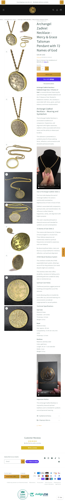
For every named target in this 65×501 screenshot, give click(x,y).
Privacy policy (40, 482)
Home (1, 19)
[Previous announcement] (3, 2)
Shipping (39, 57)
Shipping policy (57, 482)
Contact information (49, 484)
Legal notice (58, 484)
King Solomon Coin (14, 482)
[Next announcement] (62, 2)
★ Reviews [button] (63, 252)
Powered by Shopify (23, 482)
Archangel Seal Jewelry (10, 19)
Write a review (32, 448)
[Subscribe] (23, 461)
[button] (3, 10)
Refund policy (32, 482)
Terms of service (48, 482)
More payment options (49, 83)
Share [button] (40, 425)
